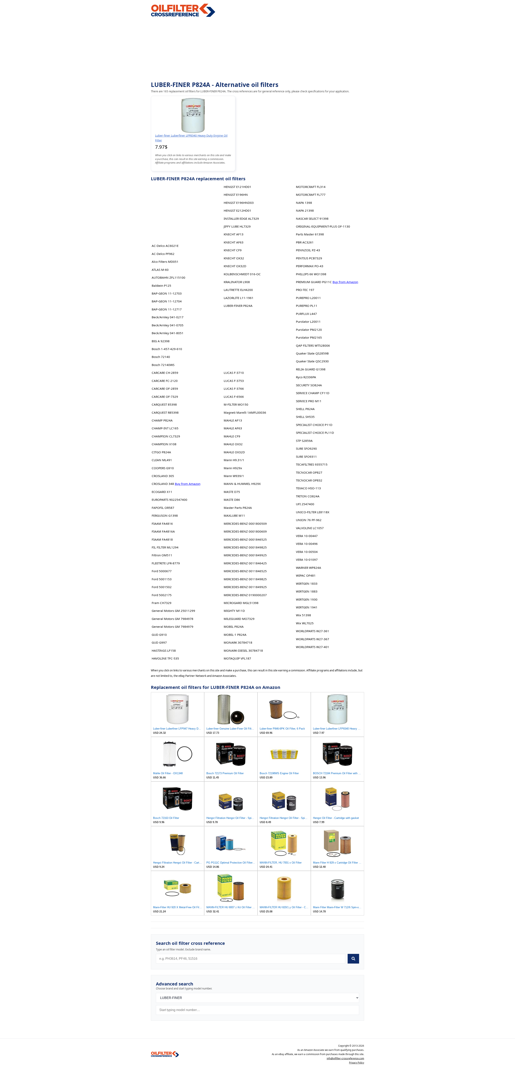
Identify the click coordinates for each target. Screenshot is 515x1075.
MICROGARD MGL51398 (241, 603)
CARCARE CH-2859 (165, 373)
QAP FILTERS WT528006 (313, 345)
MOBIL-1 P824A (235, 635)
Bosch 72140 (161, 357)
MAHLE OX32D (234, 452)
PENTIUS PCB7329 (309, 258)
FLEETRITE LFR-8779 (166, 563)
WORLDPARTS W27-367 (312, 639)
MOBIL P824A (234, 627)
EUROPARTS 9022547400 (169, 500)
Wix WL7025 (305, 623)
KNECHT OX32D (235, 266)
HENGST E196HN (236, 195)
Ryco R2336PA (306, 377)
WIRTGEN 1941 (306, 607)
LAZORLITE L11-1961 (238, 298)
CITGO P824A (161, 452)
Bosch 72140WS (163, 365)
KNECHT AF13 (233, 234)
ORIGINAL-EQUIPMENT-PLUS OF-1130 (323, 226)
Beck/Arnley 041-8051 (167, 333)
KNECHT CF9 (233, 250)
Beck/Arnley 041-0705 (167, 325)
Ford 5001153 (162, 579)
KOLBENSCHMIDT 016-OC (242, 274)
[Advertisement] (257, 49)
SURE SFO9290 (306, 448)
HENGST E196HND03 (239, 203)
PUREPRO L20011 (308, 298)
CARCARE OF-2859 (165, 389)
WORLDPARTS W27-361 (312, 631)
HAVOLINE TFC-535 (165, 658)
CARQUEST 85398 (164, 404)
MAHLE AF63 (233, 428)
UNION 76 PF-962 (308, 520)
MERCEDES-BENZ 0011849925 (245, 587)
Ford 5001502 (162, 587)
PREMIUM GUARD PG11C (314, 282)
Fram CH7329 (161, 603)
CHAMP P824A (162, 420)
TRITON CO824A (307, 496)
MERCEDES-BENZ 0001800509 (245, 524)
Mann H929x (233, 468)
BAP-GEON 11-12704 (167, 301)
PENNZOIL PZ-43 (308, 250)
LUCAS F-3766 (234, 389)
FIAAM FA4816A (163, 531)
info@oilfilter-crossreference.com (345, 1058)
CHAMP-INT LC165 (165, 428)
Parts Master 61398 (310, 234)
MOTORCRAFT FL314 (310, 187)
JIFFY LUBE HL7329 (237, 226)
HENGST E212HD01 (237, 210)
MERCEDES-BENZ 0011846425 (245, 563)
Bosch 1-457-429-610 (167, 349)
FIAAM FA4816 (162, 524)
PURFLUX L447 (306, 314)
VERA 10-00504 (307, 552)
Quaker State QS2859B (312, 353)
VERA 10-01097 (307, 560)
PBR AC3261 (305, 242)
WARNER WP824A (308, 568)
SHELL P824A (305, 409)
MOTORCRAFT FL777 (310, 195)
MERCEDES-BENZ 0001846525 (245, 539)
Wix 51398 (303, 615)
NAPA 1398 (304, 203)
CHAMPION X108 (164, 444)
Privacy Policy (356, 1062)
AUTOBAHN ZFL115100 (168, 277)
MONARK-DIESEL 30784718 (243, 650)
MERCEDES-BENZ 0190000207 (245, 595)
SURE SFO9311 (306, 457)
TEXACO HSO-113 (308, 488)
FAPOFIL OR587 (163, 508)
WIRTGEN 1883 (306, 591)
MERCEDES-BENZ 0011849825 (245, 579)
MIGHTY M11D (234, 611)
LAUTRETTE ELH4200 (238, 290)
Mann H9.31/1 (234, 460)
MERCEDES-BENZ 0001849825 (245, 547)
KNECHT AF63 (233, 242)
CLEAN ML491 (162, 460)
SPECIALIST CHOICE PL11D (315, 433)
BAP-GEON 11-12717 (167, 309)
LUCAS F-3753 (234, 381)
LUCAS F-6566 (234, 397)
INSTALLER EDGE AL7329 (241, 218)
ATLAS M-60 (160, 270)
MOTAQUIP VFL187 (237, 658)
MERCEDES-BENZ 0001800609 (245, 531)
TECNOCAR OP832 (309, 480)
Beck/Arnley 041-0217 (167, 317)
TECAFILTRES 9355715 (312, 464)
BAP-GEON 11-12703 (167, 293)
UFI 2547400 (305, 504)
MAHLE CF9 (232, 436)
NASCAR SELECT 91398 (312, 218)
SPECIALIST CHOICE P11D (314, 425)
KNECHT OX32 (234, 258)
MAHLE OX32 (233, 444)
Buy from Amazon (187, 484)
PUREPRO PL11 (306, 306)
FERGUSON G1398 (165, 515)
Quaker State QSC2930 (312, 361)
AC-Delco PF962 (163, 254)
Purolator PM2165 (309, 337)
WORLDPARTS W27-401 (312, 647)
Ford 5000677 (162, 571)
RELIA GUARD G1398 (310, 369)
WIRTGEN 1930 (306, 599)
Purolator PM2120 (309, 330)
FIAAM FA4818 (162, 539)
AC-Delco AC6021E (165, 246)
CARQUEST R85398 (165, 412)
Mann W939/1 (234, 476)
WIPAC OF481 (306, 575)
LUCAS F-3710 (234, 373)
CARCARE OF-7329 (165, 397)
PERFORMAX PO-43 (309, 266)
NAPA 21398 (305, 210)
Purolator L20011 (308, 322)
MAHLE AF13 (233, 420)
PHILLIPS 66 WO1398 (311, 274)
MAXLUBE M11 (234, 515)
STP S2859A (304, 441)
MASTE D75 (232, 492)
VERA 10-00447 (307, 536)
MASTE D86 (232, 500)
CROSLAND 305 (163, 476)
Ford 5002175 (162, 595)
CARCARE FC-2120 (165, 381)
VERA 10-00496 (307, 544)
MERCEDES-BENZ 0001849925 (245, 555)
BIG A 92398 (161, 341)
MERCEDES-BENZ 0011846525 (245, 571)
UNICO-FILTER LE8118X (312, 512)
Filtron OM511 (162, 555)
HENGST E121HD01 (237, 187)
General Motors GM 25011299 (173, 611)
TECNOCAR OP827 (309, 472)
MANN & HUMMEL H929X (242, 484)
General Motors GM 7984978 (172, 619)
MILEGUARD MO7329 (239, 619)
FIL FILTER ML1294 (165, 547)
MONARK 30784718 (238, 642)
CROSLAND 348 (163, 484)
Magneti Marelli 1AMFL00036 (245, 412)
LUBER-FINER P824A (238, 306)
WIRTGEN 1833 (306, 583)
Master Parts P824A (238, 508)
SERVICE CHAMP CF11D (312, 393)
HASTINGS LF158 (164, 650)
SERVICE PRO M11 (308, 401)
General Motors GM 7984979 (172, 627)
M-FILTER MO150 (236, 404)
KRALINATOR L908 (237, 282)
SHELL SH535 (305, 417)
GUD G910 (159, 635)
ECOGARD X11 (162, 492)
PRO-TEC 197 (305, 290)
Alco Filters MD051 (165, 262)
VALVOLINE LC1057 (310, 528)
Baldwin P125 (161, 285)
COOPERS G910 (163, 468)
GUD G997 (159, 642)
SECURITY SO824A (309, 385)
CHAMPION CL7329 (166, 436)
